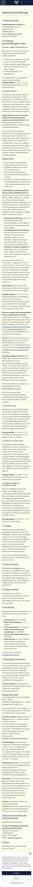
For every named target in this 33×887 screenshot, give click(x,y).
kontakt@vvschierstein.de (14, 34)
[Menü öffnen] (3, 3)
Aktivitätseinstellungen (15, 329)
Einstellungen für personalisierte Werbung (16, 327)
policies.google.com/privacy (11, 389)
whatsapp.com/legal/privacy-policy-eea (15, 738)
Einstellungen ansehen (16, 883)
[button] (30, 853)
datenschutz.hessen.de (14, 838)
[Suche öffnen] (21, 2)
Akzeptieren (16, 873)
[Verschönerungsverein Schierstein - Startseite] (16, 2)
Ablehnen (16, 878)
